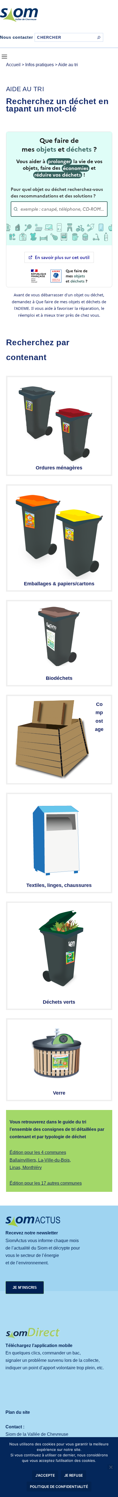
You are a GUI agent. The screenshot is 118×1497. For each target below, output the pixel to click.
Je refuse (73, 1475)
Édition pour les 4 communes (38, 1152)
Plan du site (17, 1412)
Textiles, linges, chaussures (59, 885)
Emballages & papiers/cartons (59, 583)
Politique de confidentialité (59, 1486)
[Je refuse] (110, 1467)
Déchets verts (59, 1002)
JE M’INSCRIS (25, 1287)
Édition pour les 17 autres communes (46, 1183)
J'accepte (45, 1475)
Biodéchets (59, 678)
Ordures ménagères (59, 468)
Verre (59, 1093)
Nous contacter (16, 37)
